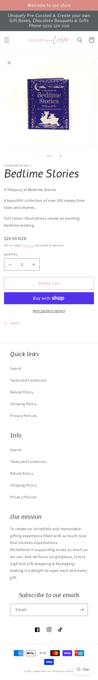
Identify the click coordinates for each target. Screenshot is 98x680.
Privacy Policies (23, 415)
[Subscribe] (82, 610)
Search (16, 368)
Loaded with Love (43, 671)
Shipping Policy (23, 403)
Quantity (10, 254)
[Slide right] (60, 155)
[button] (6, 40)
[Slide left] (37, 155)
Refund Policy (21, 392)
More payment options (49, 310)
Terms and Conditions (28, 380)
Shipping (28, 245)
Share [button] (15, 323)
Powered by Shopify (63, 671)
